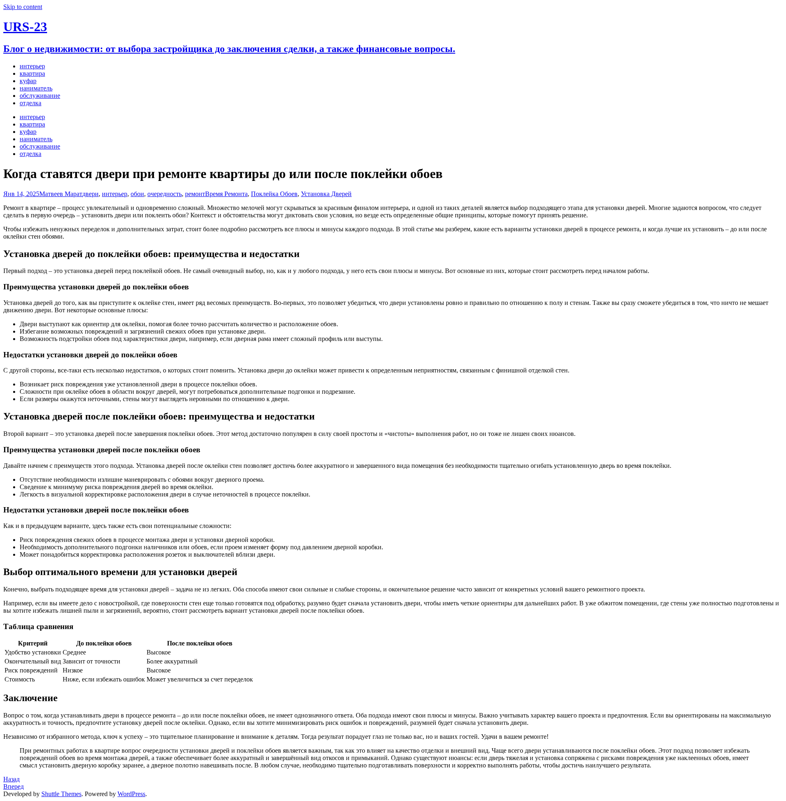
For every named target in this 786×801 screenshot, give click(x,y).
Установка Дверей (326, 193)
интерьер (114, 193)
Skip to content (22, 6)
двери (90, 193)
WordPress (131, 793)
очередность (164, 193)
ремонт (195, 193)
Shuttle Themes (61, 793)
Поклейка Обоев (274, 193)
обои (137, 193)
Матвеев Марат (60, 193)
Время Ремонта (226, 193)
